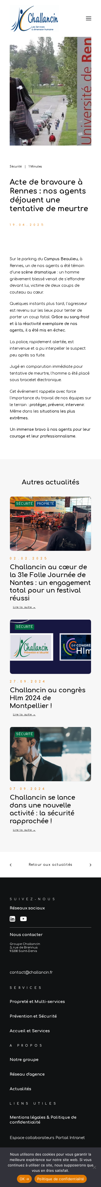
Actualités (20, 1089)
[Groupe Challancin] (34, 18)
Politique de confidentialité (60, 1179)
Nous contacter (26, 934)
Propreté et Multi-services (37, 1001)
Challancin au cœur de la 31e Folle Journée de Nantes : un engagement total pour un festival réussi (50, 583)
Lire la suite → (24, 607)
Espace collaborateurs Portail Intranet (47, 1138)
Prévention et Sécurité (33, 1016)
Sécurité (16, 166)
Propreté (45, 504)
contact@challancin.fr (31, 972)
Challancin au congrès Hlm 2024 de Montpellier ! (47, 698)
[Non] (94, 1167)
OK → (24, 1179)
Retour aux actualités (50, 865)
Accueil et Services (30, 1031)
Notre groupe (24, 1059)
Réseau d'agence (27, 1074)
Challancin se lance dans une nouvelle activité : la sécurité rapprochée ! (42, 809)
